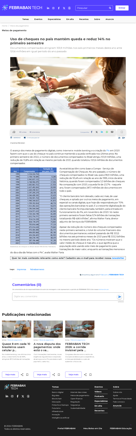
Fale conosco (119, 402)
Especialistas (101, 401)
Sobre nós (117, 392)
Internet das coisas (79, 392)
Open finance (76, 399)
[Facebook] (58, 8)
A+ (123, 138)
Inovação (56, 414)
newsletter (118, 258)
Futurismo (56, 408)
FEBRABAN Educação (121, 428)
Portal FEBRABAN (66, 428)
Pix (108, 150)
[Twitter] (64, 8)
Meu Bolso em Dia (92, 428)
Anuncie (117, 406)
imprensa (21, 269)
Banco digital (57, 392)
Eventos (99, 387)
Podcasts (99, 396)
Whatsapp (107, 132)
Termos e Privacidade (122, 399)
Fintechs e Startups (60, 405)
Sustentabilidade (78, 408)
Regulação (75, 402)
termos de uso (104, 289)
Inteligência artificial (60, 418)
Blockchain (57, 399)
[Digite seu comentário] (65, 296)
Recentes (99, 411)
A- (119, 138)
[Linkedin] (48, 8)
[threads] (69, 8)
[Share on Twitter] (96, 132)
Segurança (75, 405)
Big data (55, 395)
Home (4, 26)
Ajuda (115, 395)
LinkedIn (101, 132)
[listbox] (68, 269)
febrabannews (37, 269)
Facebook (91, 132)
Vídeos (98, 392)
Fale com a (112, 275)
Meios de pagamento (19, 26)
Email (112, 132)
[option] (21, 269)
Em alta (98, 406)
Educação (56, 402)
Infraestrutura (57, 411)
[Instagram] (53, 8)
